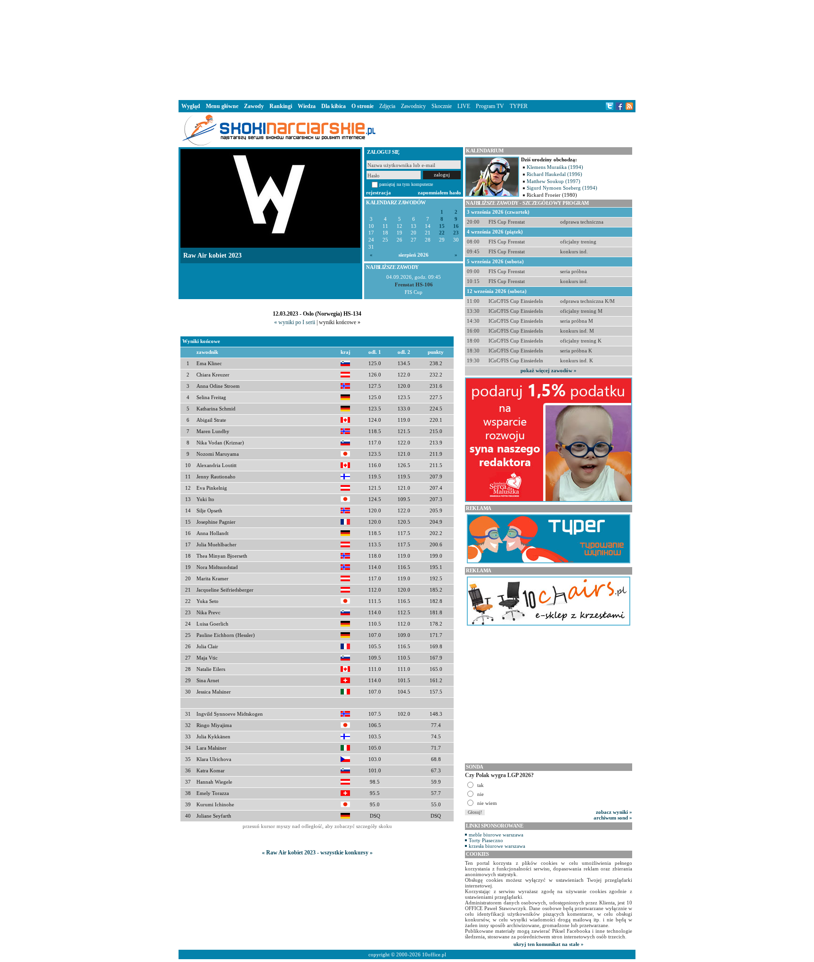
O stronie (362, 106)
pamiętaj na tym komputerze (406, 184)
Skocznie (441, 106)
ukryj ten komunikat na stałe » (548, 944)
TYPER (519, 106)
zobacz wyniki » (614, 812)
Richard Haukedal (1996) (554, 174)
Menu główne (222, 106)
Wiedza (307, 106)
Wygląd (190, 106)
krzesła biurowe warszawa (497, 846)
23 (456, 232)
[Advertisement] (407, 49)
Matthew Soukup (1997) (553, 181)
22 (442, 232)
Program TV (490, 106)
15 (442, 226)
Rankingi (280, 106)
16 (456, 226)
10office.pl (434, 954)
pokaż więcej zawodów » (549, 370)
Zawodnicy (413, 106)
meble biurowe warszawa (496, 834)
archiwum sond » (613, 817)
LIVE (463, 106)
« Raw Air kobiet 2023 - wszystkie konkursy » (317, 852)
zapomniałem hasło (439, 192)
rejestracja (378, 192)
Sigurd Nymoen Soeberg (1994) (562, 188)
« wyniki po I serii (294, 322)
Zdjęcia (387, 106)
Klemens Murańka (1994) (555, 167)
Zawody (254, 106)
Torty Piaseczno (486, 840)
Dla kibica (333, 106)
